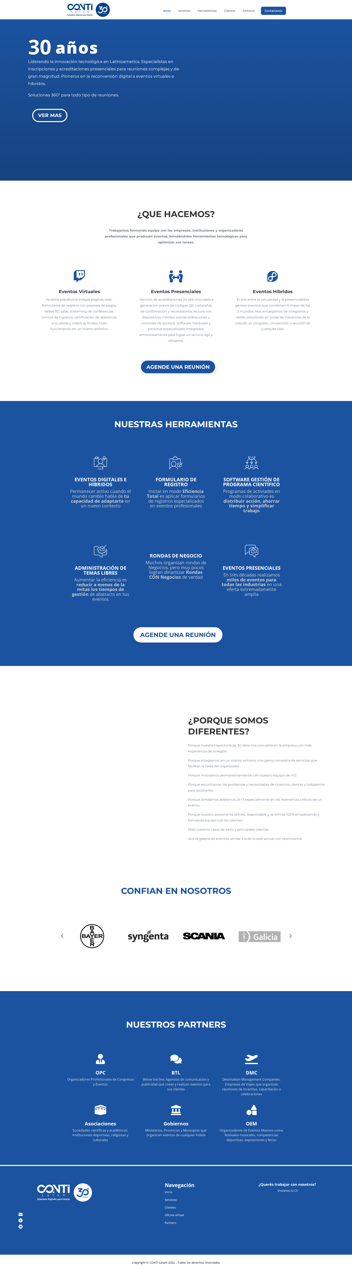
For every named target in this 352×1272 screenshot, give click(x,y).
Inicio (167, 11)
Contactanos (273, 11)
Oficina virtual (174, 1215)
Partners (249, 11)
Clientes (229, 11)
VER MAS (50, 115)
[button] (62, 936)
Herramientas (207, 11)
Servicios (184, 11)
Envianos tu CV (287, 1190)
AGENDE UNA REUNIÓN (178, 367)
